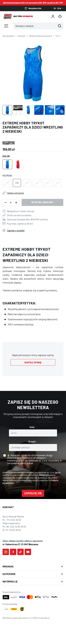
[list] (33, 73)
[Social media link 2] (13, 552)
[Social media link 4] (28, 552)
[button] (59, 16)
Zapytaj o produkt (16, 230)
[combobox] (34, 26)
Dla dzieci (21, 36)
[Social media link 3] (20, 552)
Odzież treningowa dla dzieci (40, 36)
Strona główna (8, 36)
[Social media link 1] (6, 552)
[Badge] (9, 143)
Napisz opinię (33, 362)
